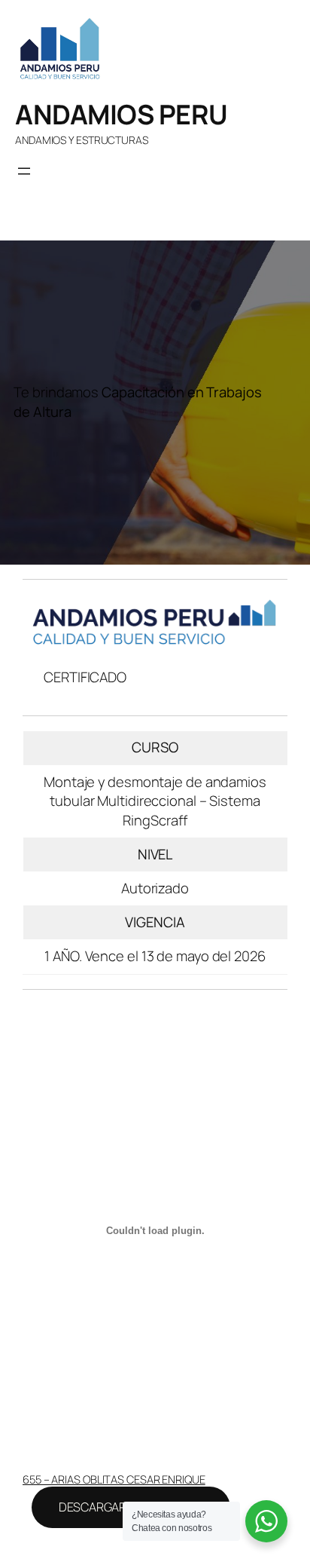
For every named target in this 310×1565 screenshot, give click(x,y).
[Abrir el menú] (24, 171)
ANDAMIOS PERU (121, 114)
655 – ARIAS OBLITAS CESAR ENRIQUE (114, 1479)
